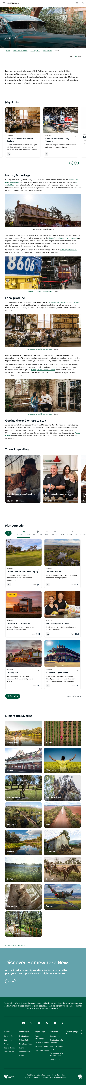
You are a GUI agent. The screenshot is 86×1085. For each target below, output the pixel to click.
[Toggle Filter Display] (8, 533)
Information (40, 1032)
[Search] (77, 4)
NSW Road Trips (25, 1044)
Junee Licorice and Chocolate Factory (64, 302)
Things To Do (24, 1040)
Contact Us (8, 1036)
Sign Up (11, 981)
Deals (21, 1056)
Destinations (24, 1036)
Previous (71, 163)
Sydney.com (55, 1036)
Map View (14, 696)
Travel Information (39, 1037)
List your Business (42, 1043)
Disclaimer (8, 1040)
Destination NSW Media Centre (56, 1054)
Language (73, 1032)
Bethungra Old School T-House (43, 370)
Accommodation (9, 945)
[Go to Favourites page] (82, 3)
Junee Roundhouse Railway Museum (63, 238)
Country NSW (35, 51)
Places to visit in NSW (20, 51)
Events (23, 945)
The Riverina (47, 51)
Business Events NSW (56, 1048)
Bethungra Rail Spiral (68, 250)
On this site (24, 1032)
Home (8, 51)
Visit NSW (8, 1032)
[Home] (13, 3)
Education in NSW (42, 1050)
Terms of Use (9, 1052)
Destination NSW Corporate (56, 1041)
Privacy (7, 1044)
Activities (17, 945)
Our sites (54, 1032)
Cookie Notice (9, 1048)
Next (76, 163)
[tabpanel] (43, 24)
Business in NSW (41, 1047)
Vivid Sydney (55, 1060)
